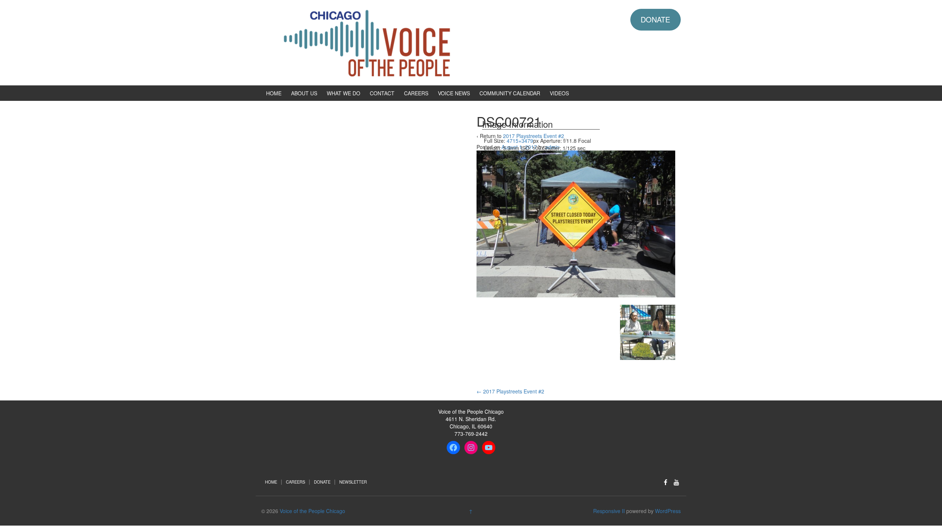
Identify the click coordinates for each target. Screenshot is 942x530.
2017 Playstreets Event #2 (510, 391)
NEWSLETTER (353, 482)
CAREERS (416, 93)
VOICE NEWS (454, 93)
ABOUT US (304, 93)
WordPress (668, 511)
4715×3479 (520, 140)
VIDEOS (559, 93)
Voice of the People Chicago (312, 511)
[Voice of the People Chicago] (399, 42)
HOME (273, 93)
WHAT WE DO (343, 93)
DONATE (655, 19)
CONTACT (382, 93)
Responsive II (609, 511)
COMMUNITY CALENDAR (509, 93)
